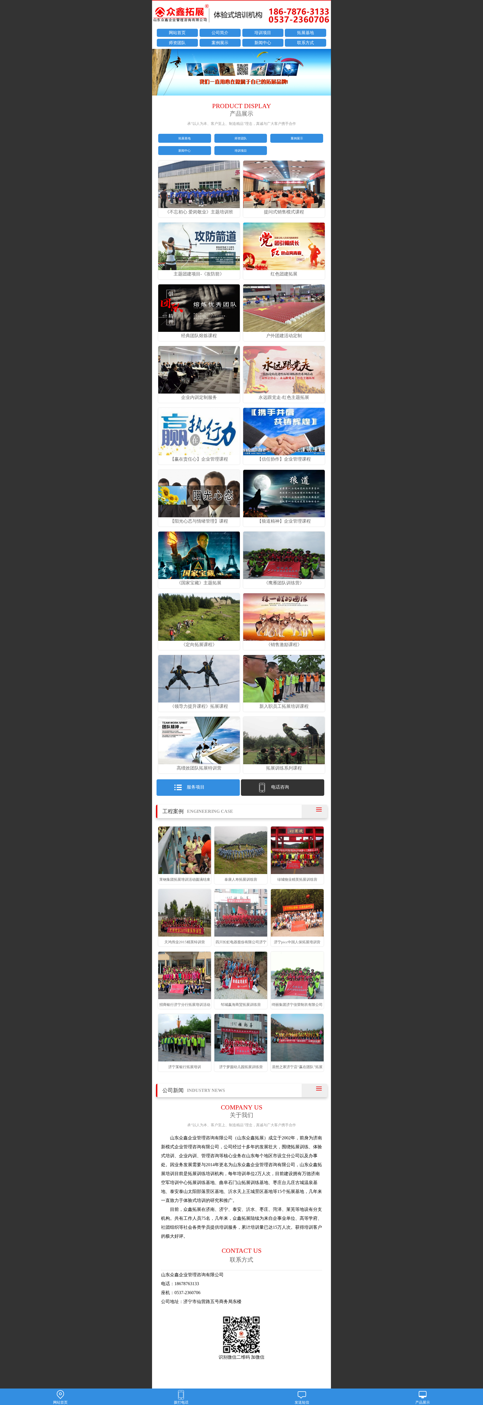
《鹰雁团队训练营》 (284, 582)
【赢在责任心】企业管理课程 (199, 459)
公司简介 (220, 32)
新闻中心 (262, 43)
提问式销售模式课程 (284, 211)
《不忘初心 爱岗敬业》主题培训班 (199, 211)
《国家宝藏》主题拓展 (199, 582)
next (324, 73)
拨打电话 (181, 1402)
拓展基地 (305, 32)
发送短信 (302, 1402)
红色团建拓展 (284, 274)
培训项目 (262, 32)
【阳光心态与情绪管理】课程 (199, 521)
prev (159, 73)
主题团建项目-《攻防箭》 (199, 274)
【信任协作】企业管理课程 (284, 459)
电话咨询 (280, 787)
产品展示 (422, 1402)
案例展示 (220, 43)
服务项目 (196, 787)
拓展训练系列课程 (284, 768)
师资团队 (177, 43)
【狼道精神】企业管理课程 (284, 521)
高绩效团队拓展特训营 (199, 768)
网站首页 (177, 32)
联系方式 (305, 43)
